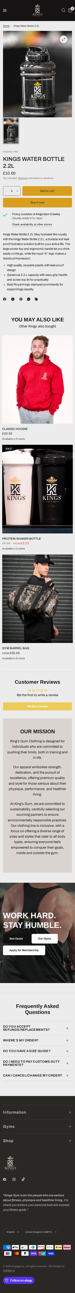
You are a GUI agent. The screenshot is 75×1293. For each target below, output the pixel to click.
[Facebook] (5, 299)
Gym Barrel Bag (15, 648)
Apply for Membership (24, 950)
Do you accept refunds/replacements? (26, 1028)
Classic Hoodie (15, 429)
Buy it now (37, 202)
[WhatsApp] (29, 299)
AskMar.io (9, 1270)
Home (6, 25)
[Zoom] (63, 39)
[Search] (63, 10)
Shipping (23, 178)
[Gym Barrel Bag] (37, 599)
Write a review (37, 706)
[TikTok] (26, 1179)
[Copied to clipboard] (37, 299)
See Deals (16, 938)
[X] (13, 299)
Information (14, 1112)
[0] (69, 10)
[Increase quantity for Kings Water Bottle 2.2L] (17, 191)
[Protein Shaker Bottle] (37, 489)
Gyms (9, 1126)
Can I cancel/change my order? (32, 1075)
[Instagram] (16, 1179)
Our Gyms (44, 938)
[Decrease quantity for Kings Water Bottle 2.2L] (6, 191)
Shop (8, 1141)
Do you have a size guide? (27, 1051)
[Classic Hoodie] (37, 379)
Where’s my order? (21, 1040)
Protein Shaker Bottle (21, 538)
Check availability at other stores (32, 224)
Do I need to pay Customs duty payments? (31, 1063)
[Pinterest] (21, 299)
